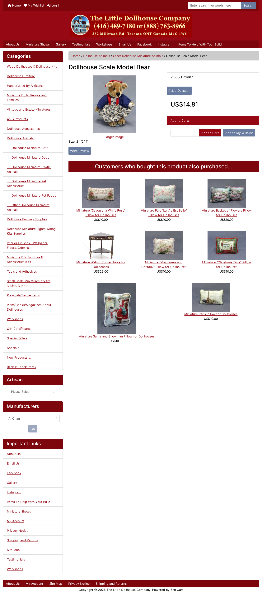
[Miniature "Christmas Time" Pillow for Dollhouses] (227, 245)
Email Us (125, 44)
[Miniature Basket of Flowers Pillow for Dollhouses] (227, 193)
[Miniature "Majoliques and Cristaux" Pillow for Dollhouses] (164, 245)
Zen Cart (177, 590)
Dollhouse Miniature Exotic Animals (29, 169)
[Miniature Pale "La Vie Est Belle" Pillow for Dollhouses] (164, 193)
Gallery (61, 44)
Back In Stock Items (21, 367)
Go (33, 429)
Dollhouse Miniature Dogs (28, 157)
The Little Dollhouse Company (128, 590)
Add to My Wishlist (239, 133)
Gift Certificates (18, 329)
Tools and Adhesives (22, 271)
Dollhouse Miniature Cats (27, 148)
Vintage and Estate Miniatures (28, 109)
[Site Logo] (131, 25)
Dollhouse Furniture (21, 76)
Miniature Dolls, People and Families (27, 97)
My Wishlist (35, 5)
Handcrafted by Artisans (25, 86)
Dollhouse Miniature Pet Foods (31, 195)
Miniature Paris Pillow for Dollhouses (210, 314)
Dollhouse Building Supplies (27, 219)
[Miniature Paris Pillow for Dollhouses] (211, 297)
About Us (13, 44)
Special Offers (17, 338)
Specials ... (14, 348)
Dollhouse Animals (96, 56)
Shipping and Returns (22, 540)
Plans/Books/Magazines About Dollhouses (29, 307)
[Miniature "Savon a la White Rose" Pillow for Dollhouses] (101, 193)
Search (248, 5)
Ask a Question (179, 91)
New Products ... (19, 357)
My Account (15, 521)
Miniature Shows (38, 44)
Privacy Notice (17, 530)
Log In (55, 5)
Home (16, 5)
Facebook (144, 44)
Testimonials (81, 44)
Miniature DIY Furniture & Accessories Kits (25, 259)
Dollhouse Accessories (23, 129)
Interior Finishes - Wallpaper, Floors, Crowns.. (27, 245)
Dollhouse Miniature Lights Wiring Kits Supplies (31, 231)
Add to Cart (210, 133)
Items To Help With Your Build (200, 44)
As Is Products (17, 119)
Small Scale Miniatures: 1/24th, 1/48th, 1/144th (29, 283)
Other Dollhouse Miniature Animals (138, 56)
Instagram (165, 44)
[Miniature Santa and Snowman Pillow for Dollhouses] (116, 308)
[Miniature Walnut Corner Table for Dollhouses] (101, 245)
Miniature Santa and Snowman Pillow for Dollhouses (116, 336)
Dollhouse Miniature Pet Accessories (26, 183)
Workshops (104, 44)
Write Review (79, 151)
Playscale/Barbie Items (23, 295)
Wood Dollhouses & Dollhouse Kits (32, 66)
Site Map (13, 550)
